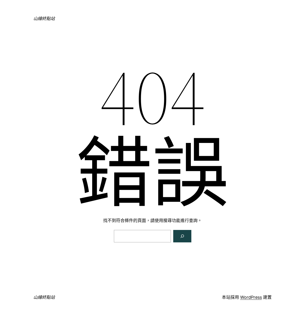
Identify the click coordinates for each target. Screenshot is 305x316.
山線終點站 (44, 18)
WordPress (251, 297)
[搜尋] (182, 236)
